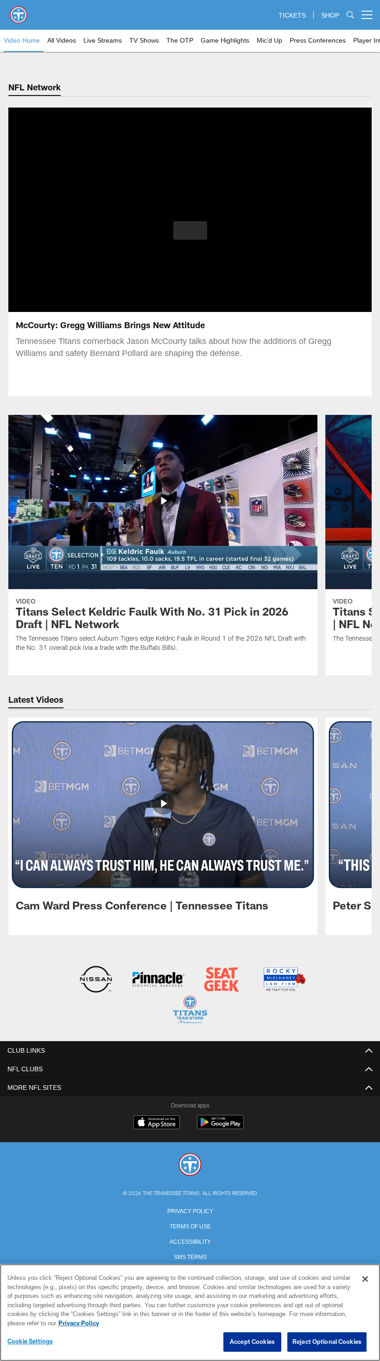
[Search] (350, 15)
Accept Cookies (252, 1342)
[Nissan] (95, 980)
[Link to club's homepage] (18, 11)
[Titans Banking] (158, 980)
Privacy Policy (190, 1209)
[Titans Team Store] (189, 1010)
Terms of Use (190, 1224)
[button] (190, 230)
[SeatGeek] (221, 980)
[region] (190, 1313)
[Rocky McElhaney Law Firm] (284, 980)
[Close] (365, 1279)
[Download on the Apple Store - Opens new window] (157, 1122)
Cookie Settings (30, 1341)
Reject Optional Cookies (326, 1342)
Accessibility (190, 1240)
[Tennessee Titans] (190, 1164)
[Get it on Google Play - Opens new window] (220, 1125)
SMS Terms (190, 1255)
